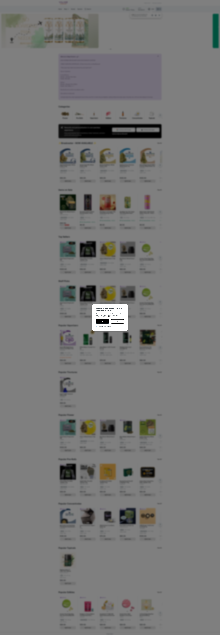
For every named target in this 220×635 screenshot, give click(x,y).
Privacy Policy (107, 317)
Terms (99, 317)
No (117, 321)
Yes (102, 321)
